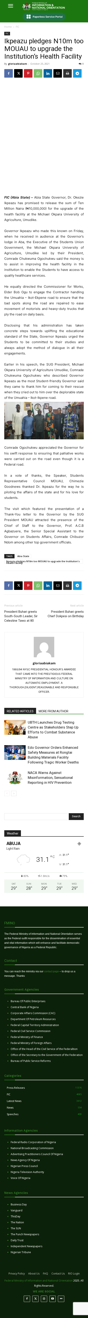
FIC (17, 27)
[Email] (57, 73)
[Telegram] (77, 73)
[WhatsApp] (38, 73)
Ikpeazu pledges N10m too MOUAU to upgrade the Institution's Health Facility (43, 561)
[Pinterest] (28, 73)
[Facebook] (8, 73)
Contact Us (58, 1273)
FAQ (45, 1273)
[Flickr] (61, 1299)
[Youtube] (52, 1299)
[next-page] (13, 793)
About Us (34, 1273)
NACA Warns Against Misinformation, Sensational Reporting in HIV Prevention (50, 778)
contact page (51, 971)
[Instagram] (44, 1299)
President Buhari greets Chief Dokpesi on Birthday (66, 614)
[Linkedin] (48, 73)
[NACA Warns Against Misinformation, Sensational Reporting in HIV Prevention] (15, 777)
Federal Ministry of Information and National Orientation (38, 1280)
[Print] (67, 73)
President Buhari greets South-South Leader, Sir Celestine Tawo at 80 (21, 616)
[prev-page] (7, 793)
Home (8, 27)
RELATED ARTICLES (20, 711)
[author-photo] (44, 657)
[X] (18, 73)
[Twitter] (35, 1299)
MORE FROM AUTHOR (53, 711)
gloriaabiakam (17, 63)
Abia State (23, 556)
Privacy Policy (17, 1273)
